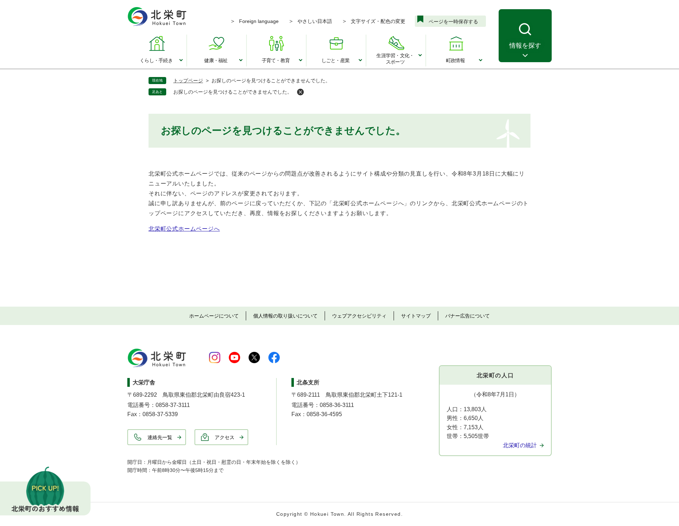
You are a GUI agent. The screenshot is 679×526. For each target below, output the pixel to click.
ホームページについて (214, 316)
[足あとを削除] (300, 92)
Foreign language (259, 21)
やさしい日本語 (314, 21)
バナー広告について (467, 316)
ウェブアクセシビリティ (359, 316)
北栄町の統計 (520, 445)
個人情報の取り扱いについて (285, 316)
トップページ (188, 80)
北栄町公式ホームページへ (184, 229)
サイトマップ (416, 316)
